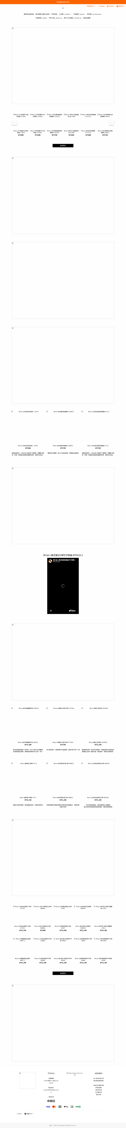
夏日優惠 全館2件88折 (43, 14)
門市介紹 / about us (55, 18)
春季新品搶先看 (29, 14)
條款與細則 (98, 1087)
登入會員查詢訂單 (98, 1078)
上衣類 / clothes (64, 14)
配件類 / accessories (94, 14)
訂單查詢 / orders (41, 18)
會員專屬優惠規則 (98, 1081)
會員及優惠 (86, 18)
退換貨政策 (98, 1090)
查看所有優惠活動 (98, 1085)
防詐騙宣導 (98, 1092)
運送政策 (51, 1097)
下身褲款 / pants (78, 14)
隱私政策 (98, 1094)
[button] (63, 586)
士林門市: (51, 1078)
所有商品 (54, 14)
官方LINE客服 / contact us (73, 18)
